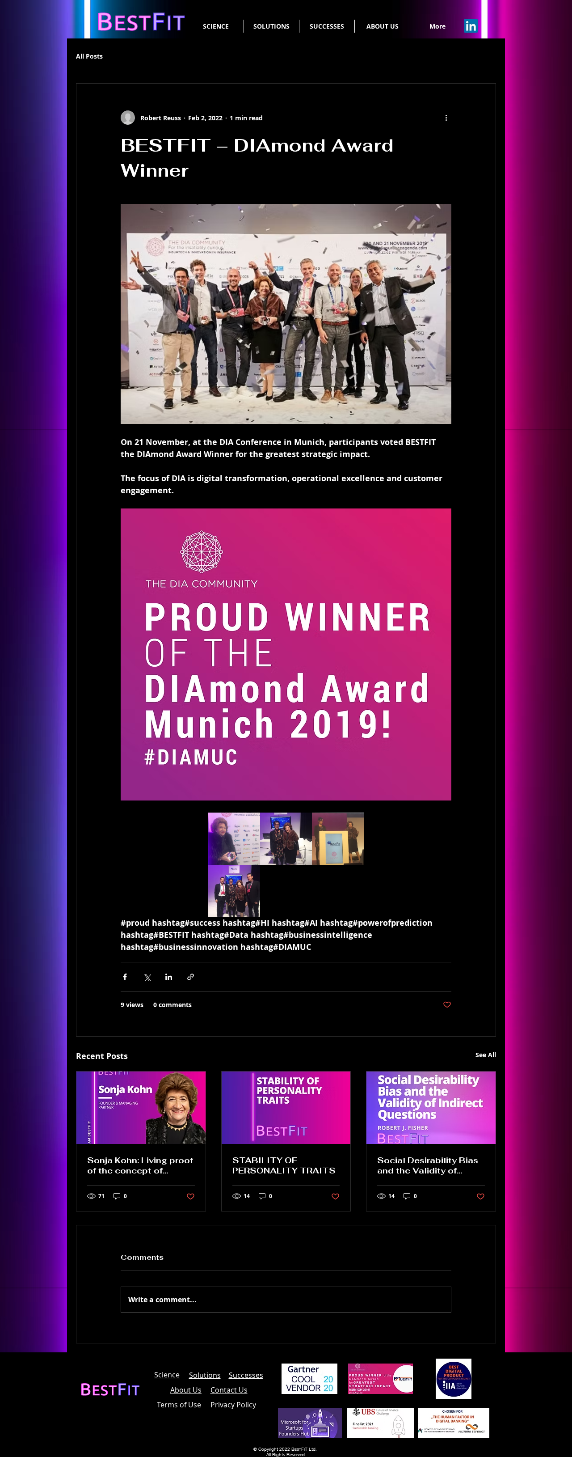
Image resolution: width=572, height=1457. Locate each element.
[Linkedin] (471, 26)
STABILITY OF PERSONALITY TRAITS (284, 1165)
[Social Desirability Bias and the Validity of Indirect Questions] (431, 1108)
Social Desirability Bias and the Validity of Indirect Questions (427, 1165)
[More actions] (446, 117)
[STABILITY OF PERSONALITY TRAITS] (286, 1108)
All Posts (89, 56)
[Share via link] (190, 977)
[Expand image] (234, 839)
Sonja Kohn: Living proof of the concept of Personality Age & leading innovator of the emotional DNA (140, 1165)
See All (485, 1054)
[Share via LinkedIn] (168, 977)
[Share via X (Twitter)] (147, 977)
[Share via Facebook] (125, 977)
